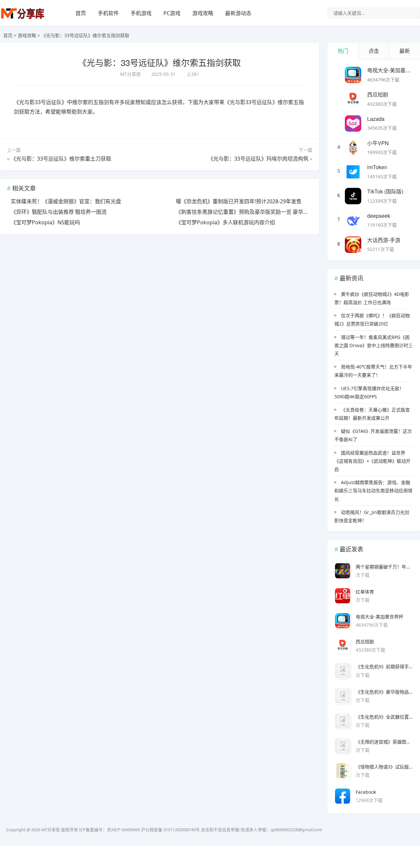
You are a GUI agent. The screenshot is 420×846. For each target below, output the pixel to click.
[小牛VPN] (353, 148)
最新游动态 (238, 13)
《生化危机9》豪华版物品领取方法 (384, 692)
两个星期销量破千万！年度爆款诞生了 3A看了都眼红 (384, 567)
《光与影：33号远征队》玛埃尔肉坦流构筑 (258, 158)
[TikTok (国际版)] (353, 196)
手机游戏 (141, 13)
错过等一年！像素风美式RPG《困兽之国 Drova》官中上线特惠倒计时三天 (373, 345)
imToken (377, 167)
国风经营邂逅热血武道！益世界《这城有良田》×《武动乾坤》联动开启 (372, 461)
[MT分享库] (22, 18)
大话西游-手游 (383, 240)
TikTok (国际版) (385, 191)
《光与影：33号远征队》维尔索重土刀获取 (61, 158)
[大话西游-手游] (353, 244)
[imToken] (353, 172)
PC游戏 (171, 13)
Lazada (376, 118)
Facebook (366, 792)
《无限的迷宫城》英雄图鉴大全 (384, 742)
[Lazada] (353, 123)
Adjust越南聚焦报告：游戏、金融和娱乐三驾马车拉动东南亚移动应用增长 (373, 490)
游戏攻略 (202, 13)
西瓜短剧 (377, 94)
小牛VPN (378, 143)
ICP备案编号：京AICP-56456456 (109, 830)
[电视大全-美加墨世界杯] (353, 75)
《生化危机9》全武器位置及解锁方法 (384, 717)
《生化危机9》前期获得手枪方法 (384, 666)
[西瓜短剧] (353, 99)
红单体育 (365, 592)
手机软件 (108, 13)
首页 (80, 13)
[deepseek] (353, 220)
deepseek (378, 215)
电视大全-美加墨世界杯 (379, 616)
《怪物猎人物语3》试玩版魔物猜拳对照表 (384, 767)
